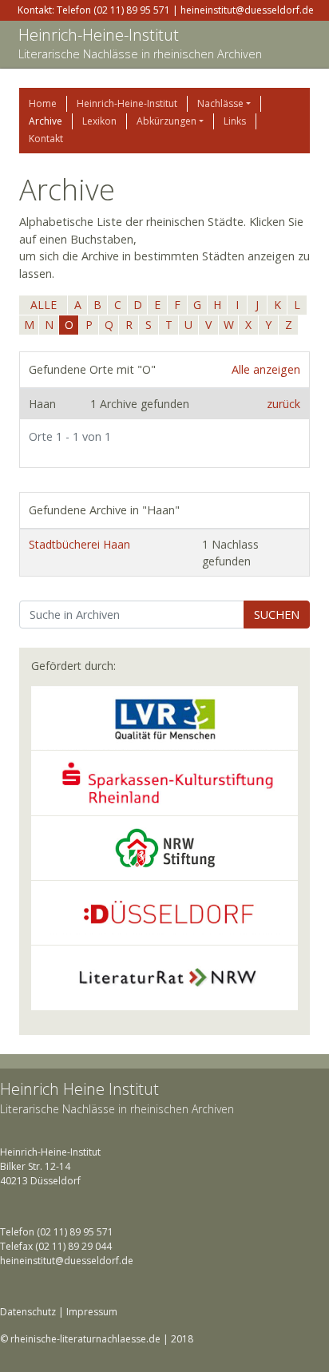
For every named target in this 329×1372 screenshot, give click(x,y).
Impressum (91, 1311)
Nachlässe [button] (220, 103)
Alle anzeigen (266, 369)
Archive (45, 121)
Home (43, 103)
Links (235, 121)
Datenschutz (28, 1311)
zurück (283, 403)
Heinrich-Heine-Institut (98, 35)
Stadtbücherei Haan (79, 544)
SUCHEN (276, 614)
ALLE (43, 304)
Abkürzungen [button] (166, 121)
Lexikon (99, 121)
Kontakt (46, 138)
